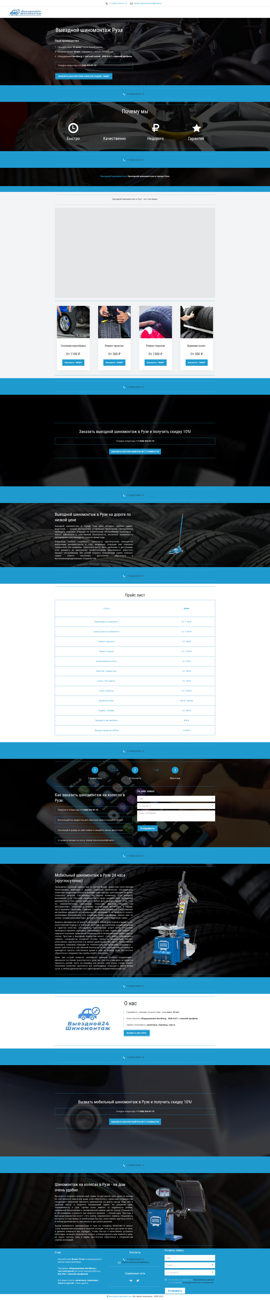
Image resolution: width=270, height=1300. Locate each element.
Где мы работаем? (208, 12)
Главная (164, 12)
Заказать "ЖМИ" (73, 362)
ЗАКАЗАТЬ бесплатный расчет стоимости (135, 451)
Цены (190, 12)
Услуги (178, 12)
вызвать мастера (137, 1033)
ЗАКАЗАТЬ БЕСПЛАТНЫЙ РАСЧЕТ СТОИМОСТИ (135, 1121)
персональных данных (203, 1279)
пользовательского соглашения (198, 1282)
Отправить (147, 828)
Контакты (247, 12)
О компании (230, 12)
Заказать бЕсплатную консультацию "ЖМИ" (84, 76)
